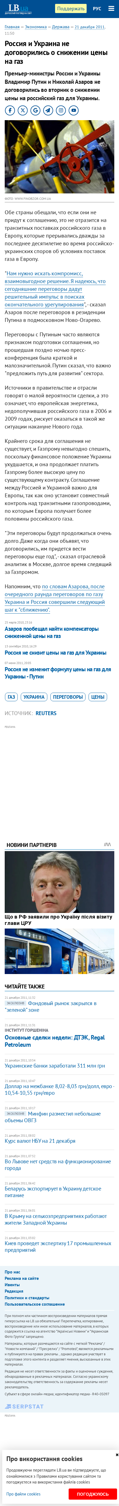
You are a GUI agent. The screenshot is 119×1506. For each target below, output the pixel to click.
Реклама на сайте (22, 1278)
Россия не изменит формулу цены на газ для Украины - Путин (58, 672)
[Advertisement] (59, 776)
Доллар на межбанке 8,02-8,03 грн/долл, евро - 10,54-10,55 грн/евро (59, 1089)
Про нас (12, 1272)
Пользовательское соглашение (35, 1304)
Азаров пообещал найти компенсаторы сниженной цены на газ (52, 632)
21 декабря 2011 (90, 26)
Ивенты (12, 1284)
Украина (34, 697)
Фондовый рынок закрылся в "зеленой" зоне (50, 1006)
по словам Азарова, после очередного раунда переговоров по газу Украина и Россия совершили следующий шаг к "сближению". (55, 598)
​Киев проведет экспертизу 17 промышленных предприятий (58, 1246)
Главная (12, 26)
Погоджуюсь (93, 1494)
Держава (60, 26)
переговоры (68, 697)
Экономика (36, 26)
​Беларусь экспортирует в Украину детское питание (53, 1192)
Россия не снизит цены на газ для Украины (55, 652)
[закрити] (117, 1455)
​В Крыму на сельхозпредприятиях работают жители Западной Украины (55, 1219)
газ (11, 697)
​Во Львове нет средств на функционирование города (58, 1165)
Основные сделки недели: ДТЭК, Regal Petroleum (55, 1040)
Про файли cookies (23, 1494)
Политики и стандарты (27, 1297)
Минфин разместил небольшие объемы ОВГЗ (53, 1117)
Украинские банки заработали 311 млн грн (55, 1065)
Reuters (46, 713)
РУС (97, 9)
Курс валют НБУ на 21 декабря (40, 1140)
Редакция (14, 1291)
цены (97, 697)
